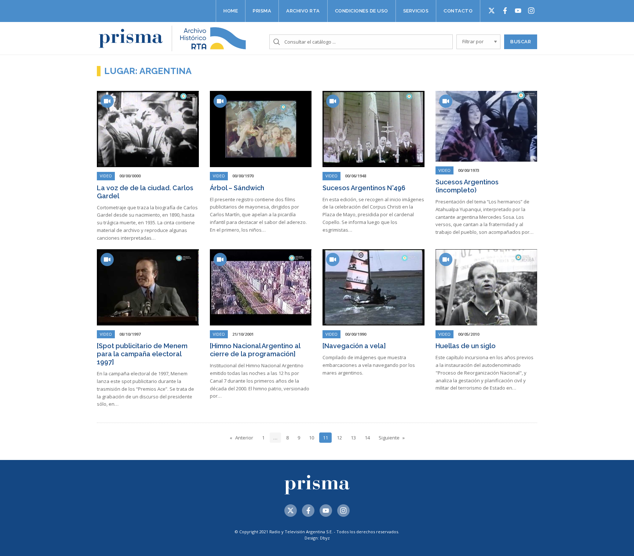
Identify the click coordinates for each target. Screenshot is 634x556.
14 (367, 437)
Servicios (416, 11)
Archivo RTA (303, 11)
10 (311, 437)
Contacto (458, 11)
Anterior (244, 437)
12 (339, 437)
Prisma (262, 11)
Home (230, 11)
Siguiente (389, 437)
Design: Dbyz (317, 538)
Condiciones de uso (361, 11)
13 (353, 437)
